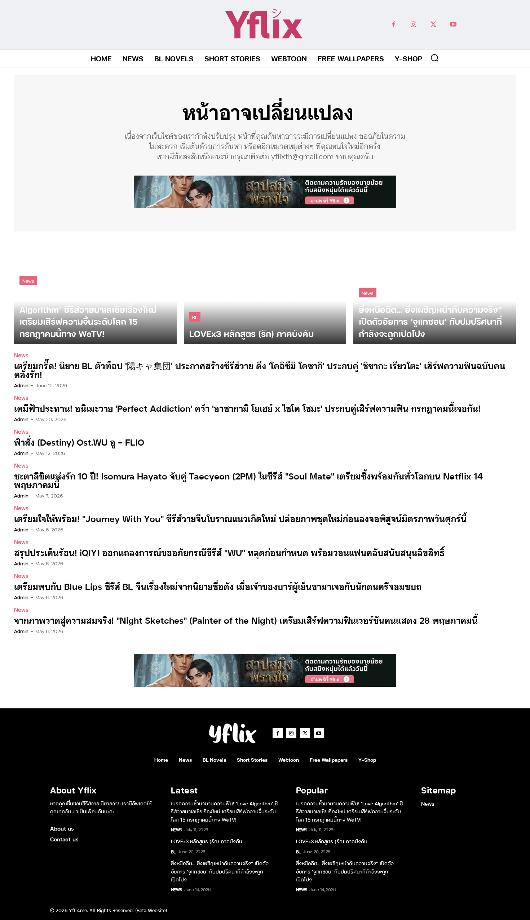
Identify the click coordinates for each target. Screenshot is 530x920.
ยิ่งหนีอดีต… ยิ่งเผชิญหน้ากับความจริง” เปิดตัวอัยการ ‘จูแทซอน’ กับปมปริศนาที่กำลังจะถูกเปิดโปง (220, 871)
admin (21, 385)
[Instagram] (413, 25)
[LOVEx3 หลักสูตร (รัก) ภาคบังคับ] (265, 291)
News (28, 280)
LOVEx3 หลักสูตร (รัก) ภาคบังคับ (206, 840)
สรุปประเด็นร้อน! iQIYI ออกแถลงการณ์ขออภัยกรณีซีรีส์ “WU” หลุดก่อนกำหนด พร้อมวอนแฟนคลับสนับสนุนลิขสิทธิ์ (229, 552)
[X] (433, 25)
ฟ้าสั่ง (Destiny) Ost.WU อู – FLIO (79, 441)
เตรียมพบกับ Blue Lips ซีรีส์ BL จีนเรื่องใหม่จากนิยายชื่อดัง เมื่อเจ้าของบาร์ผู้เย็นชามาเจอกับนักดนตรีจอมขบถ (217, 586)
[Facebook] (393, 25)
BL (195, 317)
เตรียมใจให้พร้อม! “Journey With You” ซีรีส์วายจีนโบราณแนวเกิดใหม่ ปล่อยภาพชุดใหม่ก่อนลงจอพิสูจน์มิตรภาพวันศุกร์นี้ (240, 518)
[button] (434, 57)
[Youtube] (453, 25)
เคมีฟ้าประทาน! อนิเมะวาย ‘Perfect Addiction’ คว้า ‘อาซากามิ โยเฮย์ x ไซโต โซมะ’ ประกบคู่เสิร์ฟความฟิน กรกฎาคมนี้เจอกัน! (247, 408)
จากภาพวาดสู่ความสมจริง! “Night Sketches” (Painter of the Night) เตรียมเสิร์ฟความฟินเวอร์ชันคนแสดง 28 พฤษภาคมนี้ (246, 620)
